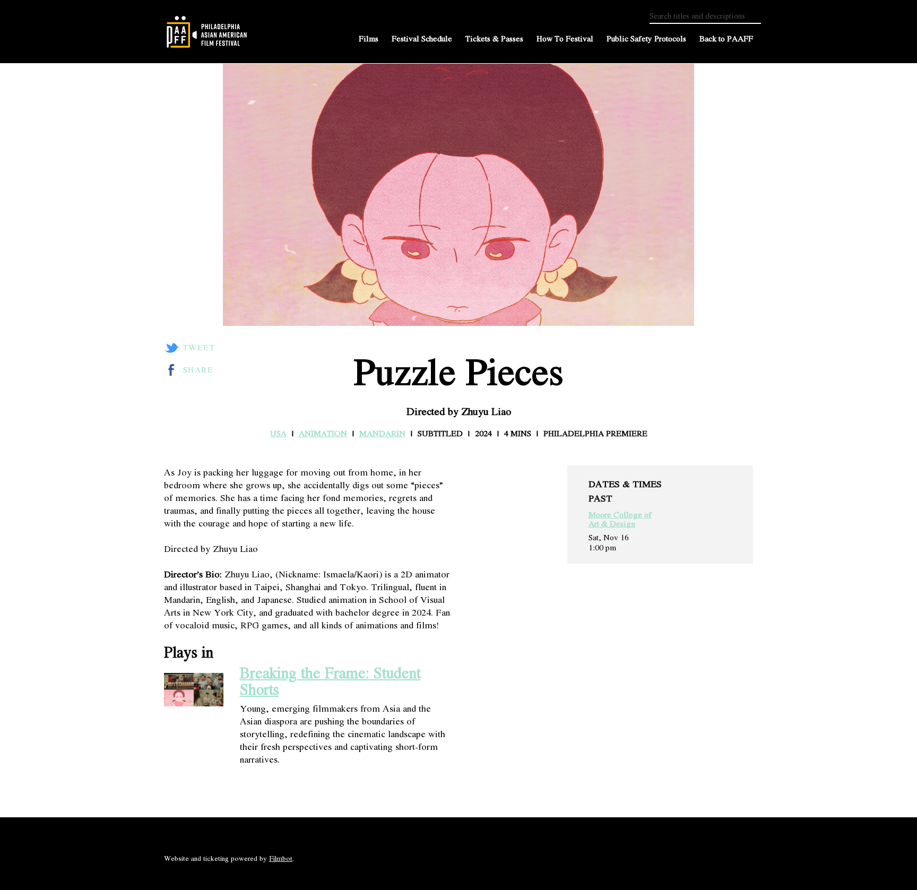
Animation (323, 433)
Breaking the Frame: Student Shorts (330, 680)
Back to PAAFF (726, 38)
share (198, 370)
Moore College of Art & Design (620, 518)
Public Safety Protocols (646, 38)
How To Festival (565, 38)
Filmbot (280, 858)
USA (278, 433)
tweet (199, 347)
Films (368, 38)
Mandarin (382, 433)
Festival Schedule (422, 38)
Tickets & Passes (494, 38)
